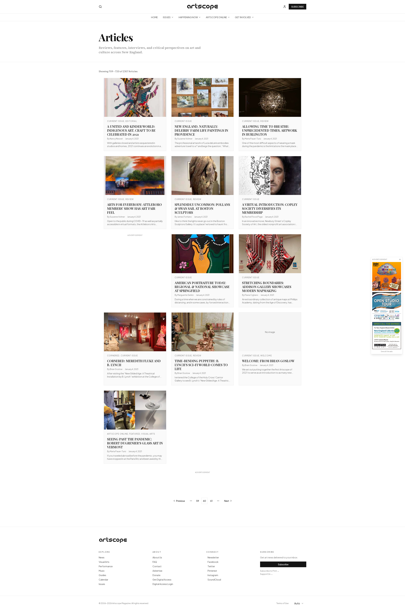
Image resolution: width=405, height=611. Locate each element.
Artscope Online (216, 17)
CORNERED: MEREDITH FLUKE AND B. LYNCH (134, 363)
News (101, 557)
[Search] (100, 6)
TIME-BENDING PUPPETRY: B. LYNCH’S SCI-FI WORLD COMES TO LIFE (201, 365)
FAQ (155, 561)
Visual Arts (104, 561)
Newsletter (213, 557)
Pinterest (212, 570)
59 (197, 500)
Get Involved (243, 17)
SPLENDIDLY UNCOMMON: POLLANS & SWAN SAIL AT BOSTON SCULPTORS (202, 208)
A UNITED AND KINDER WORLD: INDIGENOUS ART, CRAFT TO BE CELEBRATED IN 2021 (131, 130)
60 (204, 500)
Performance (106, 566)
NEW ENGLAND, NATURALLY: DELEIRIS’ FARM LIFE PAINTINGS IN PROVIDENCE (201, 130)
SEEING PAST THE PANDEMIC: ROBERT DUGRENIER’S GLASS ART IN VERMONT (135, 443)
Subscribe (297, 6)
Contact (157, 566)
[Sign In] (284, 6)
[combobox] (299, 603)
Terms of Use (282, 603)
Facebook (213, 561)
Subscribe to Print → (269, 571)
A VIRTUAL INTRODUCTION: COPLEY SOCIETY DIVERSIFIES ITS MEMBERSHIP (269, 208)
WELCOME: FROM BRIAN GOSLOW (268, 361)
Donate (156, 575)
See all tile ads (387, 351)
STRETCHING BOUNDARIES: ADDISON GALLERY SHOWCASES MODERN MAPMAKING (266, 287)
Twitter (211, 566)
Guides (102, 575)
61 (211, 500)
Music (102, 570)
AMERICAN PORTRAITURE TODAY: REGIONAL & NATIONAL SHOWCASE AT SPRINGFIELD (202, 287)
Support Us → (266, 574)
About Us (157, 557)
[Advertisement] (135, 267)
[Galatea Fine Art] (386, 335)
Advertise (157, 570)
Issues (167, 17)
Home (154, 17)
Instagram (213, 575)
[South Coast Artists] (386, 306)
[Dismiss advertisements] (400, 259)
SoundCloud (214, 579)
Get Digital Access (162, 579)
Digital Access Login (163, 584)
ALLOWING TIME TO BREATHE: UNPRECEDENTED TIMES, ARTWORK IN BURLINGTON (269, 130)
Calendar (103, 579)
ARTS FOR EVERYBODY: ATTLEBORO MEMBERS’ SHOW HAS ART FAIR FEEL (134, 208)
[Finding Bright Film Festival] (386, 276)
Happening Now (188, 17)
